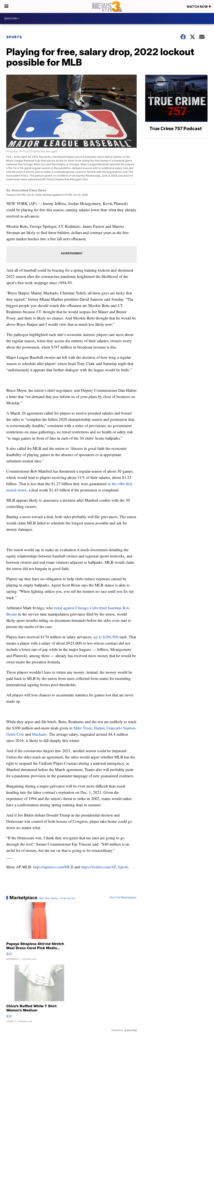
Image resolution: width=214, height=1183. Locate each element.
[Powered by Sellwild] (131, 1030)
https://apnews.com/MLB (53, 866)
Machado (39, 734)
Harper (99, 727)
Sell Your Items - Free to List (57, 898)
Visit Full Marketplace (123, 897)
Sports (14, 37)
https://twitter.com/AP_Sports (105, 866)
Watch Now (198, 7)
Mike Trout (83, 727)
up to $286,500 (105, 636)
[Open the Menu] (6, 6)
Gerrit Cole (15, 734)
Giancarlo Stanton (121, 727)
